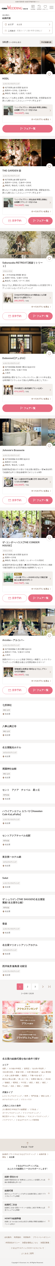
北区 (12, 1086)
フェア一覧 (29, 128)
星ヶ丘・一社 (23, 1079)
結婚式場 (42, 1154)
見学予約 (16, 220)
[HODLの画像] (27, 60)
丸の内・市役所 (38, 1069)
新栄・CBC (20, 1072)
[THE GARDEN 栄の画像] (27, 152)
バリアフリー (7, 1120)
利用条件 (27, 1237)
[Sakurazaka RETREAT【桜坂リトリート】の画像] (27, 244)
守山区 (5, 1086)
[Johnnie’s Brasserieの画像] (27, 432)
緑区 (31, 1083)
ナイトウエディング (31, 1113)
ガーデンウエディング (11, 1113)
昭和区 (15, 1083)
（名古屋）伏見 (7, 1072)
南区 (44, 1083)
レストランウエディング (12, 1096)
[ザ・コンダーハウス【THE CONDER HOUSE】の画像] (27, 524)
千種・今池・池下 (36, 1076)
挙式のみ (21, 1116)
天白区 (48, 1079)
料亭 (26, 1096)
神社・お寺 (45, 1096)
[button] (27, 1179)
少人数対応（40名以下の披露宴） (14, 1109)
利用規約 (17, 1237)
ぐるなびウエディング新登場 (27, 1120)
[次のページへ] (43, 986)
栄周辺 (26, 1069)
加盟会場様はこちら (30, 1243)
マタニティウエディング (37, 1116)
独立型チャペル (8, 1116)
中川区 (23, 1083)
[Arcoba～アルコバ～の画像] (27, 622)
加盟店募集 (44, 1243)
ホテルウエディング (10, 1099)
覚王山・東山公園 (9, 1079)
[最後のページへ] (49, 986)
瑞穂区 (7, 1083)
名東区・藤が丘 (37, 1079)
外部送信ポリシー (13, 1243)
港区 (37, 1083)
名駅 (4, 1069)
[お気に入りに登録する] (49, 74)
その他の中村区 (15, 1069)
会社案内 (7, 1237)
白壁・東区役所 (32, 1072)
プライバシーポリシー (42, 1237)
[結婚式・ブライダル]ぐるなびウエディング (19, 1154)
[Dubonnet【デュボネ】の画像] (27, 340)
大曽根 (26, 1086)
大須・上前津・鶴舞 (12, 1076)
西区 (19, 1086)
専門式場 (34, 1096)
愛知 (4, 1157)
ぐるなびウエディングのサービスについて (27, 1248)
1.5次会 (33, 1109)
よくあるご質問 (27, 1253)
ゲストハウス (26, 1099)
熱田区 (24, 1076)
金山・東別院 (46, 1072)
